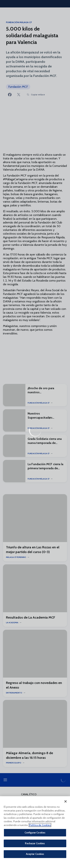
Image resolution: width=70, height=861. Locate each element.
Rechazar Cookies (35, 843)
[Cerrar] (65, 801)
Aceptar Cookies (35, 853)
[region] (35, 828)
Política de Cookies (40, 825)
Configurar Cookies (35, 832)
